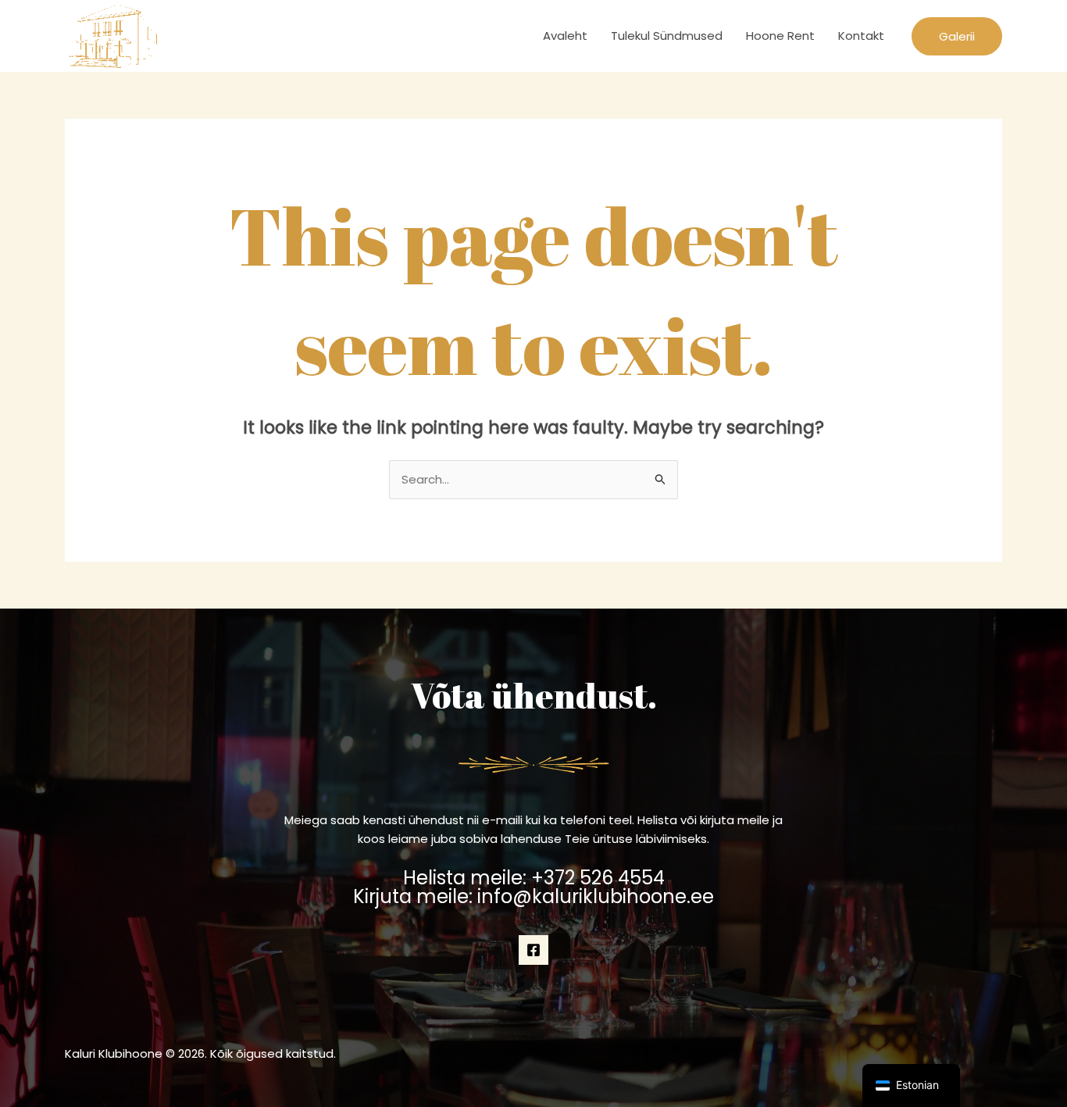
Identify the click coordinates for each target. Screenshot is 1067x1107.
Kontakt (861, 35)
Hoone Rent (780, 35)
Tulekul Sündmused (667, 35)
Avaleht (565, 35)
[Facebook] (533, 950)
